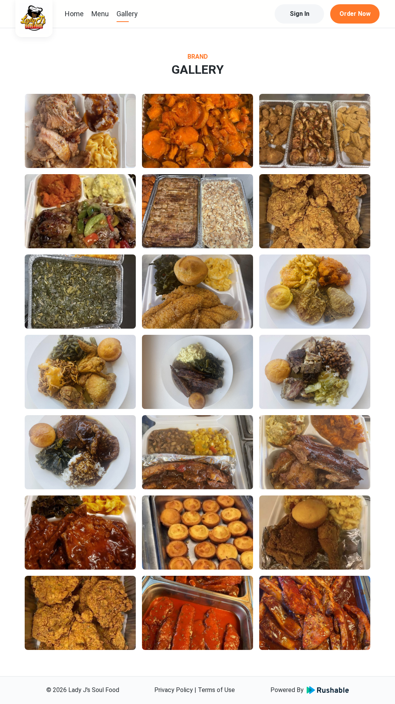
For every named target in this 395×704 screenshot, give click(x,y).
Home (74, 14)
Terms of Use (216, 690)
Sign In (299, 13)
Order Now (355, 13)
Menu (100, 14)
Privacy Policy (173, 690)
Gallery (127, 14)
